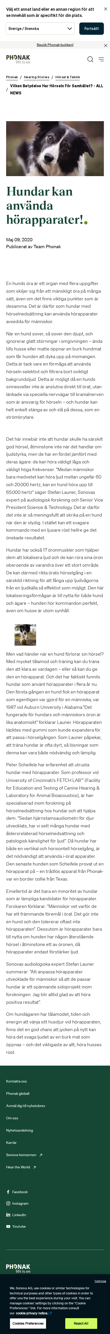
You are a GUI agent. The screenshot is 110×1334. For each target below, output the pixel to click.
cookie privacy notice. (32, 1313)
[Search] (90, 59)
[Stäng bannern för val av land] (105, 9)
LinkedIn (19, 1215)
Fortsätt (91, 28)
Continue (100, 1281)
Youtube (19, 1226)
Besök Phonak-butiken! (55, 44)
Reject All (81, 1323)
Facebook (20, 1192)
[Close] (105, 45)
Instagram (20, 1203)
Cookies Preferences (28, 1323)
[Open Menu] (101, 59)
